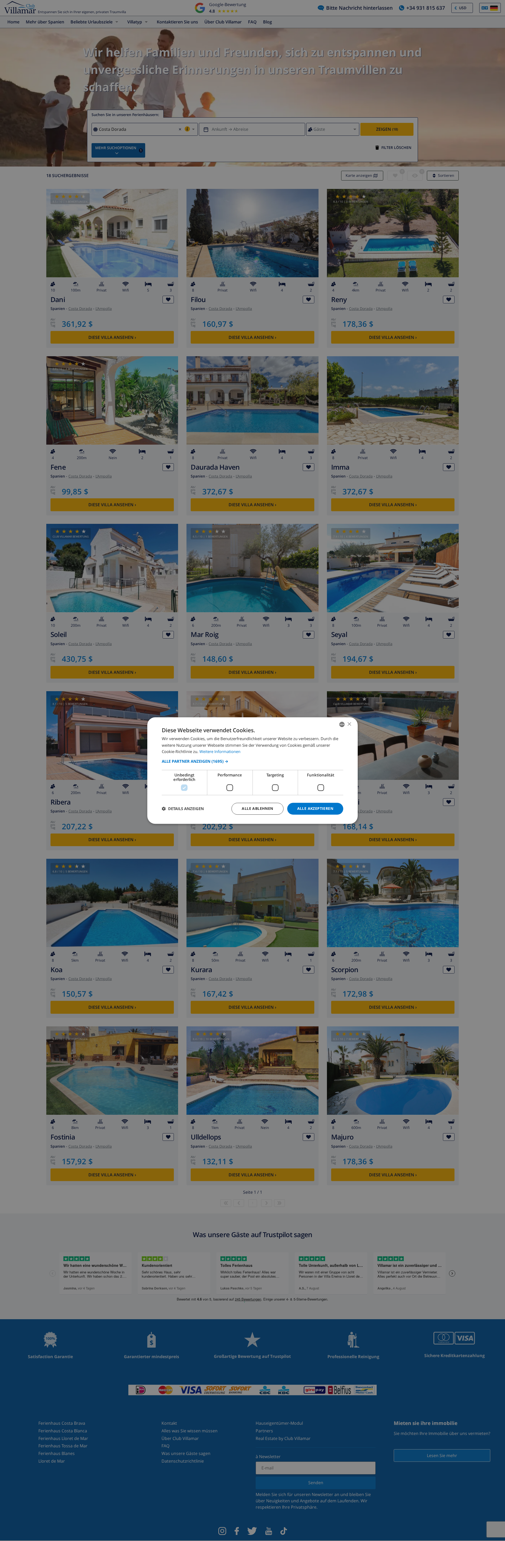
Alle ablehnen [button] (257, 808)
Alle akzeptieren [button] (315, 808)
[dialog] (252, 770)
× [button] (349, 724)
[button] (252, 761)
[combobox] (342, 724)
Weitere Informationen (219, 751)
